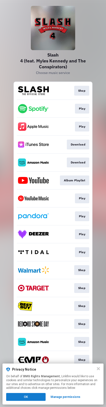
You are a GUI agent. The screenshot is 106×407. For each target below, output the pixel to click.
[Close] (98, 369)
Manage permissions (65, 397)
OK (26, 397)
